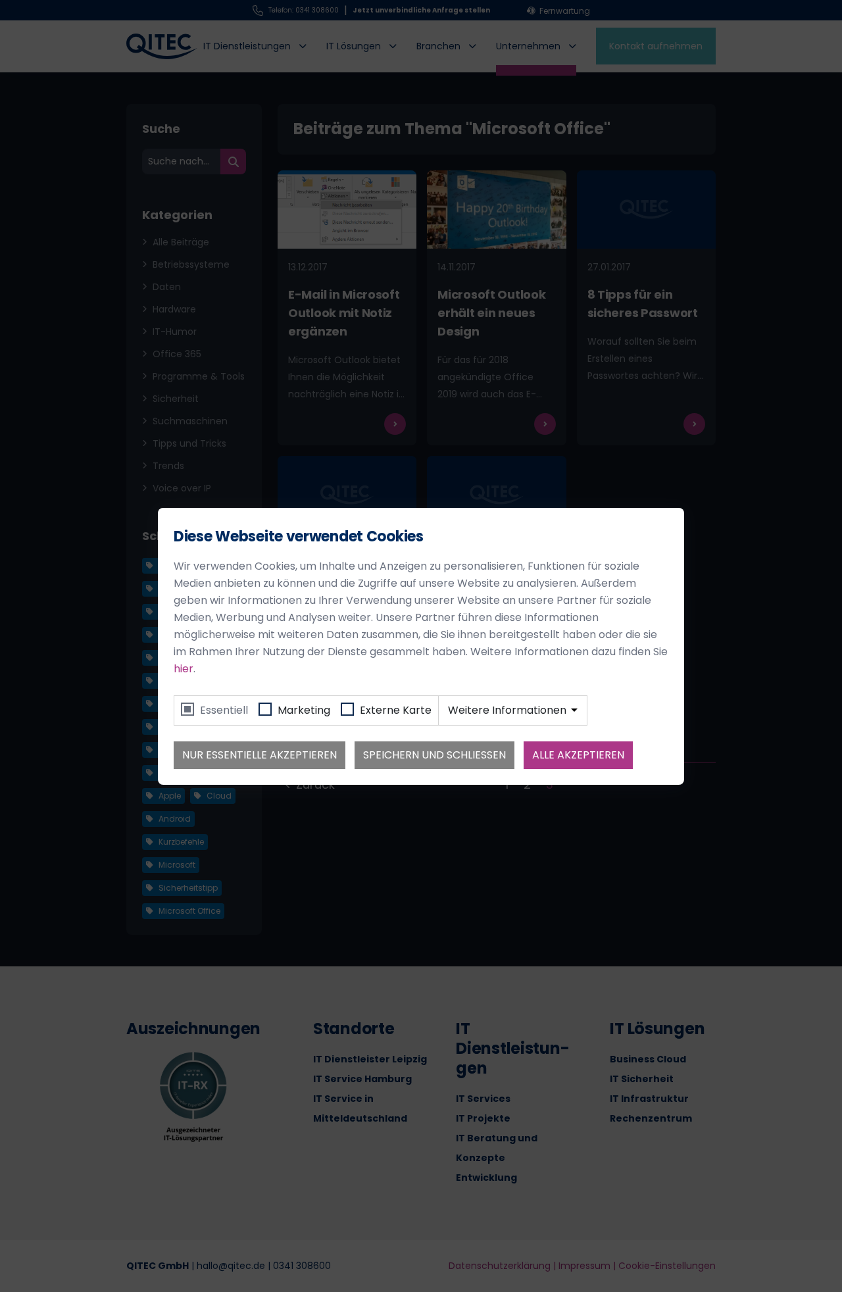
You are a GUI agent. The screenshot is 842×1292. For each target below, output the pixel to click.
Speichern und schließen (434, 754)
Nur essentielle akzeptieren (259, 754)
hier (183, 668)
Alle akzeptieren (578, 754)
